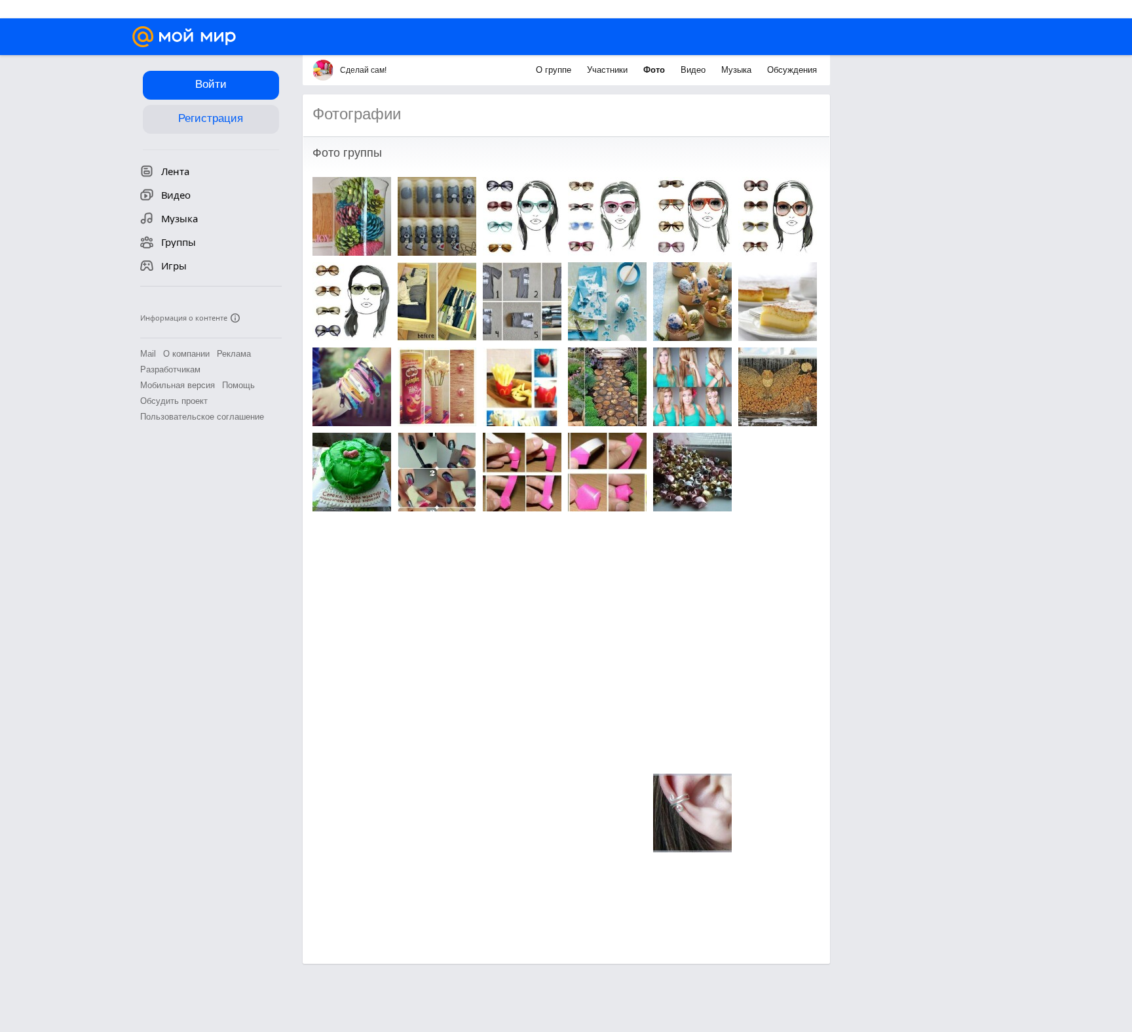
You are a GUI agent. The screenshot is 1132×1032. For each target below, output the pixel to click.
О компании (186, 354)
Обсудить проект (174, 401)
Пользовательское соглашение (202, 417)
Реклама (234, 354)
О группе (555, 70)
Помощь (238, 385)
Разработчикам (170, 369)
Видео (694, 70)
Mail (148, 354)
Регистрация (210, 118)
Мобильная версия (177, 385)
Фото (655, 70)
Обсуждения (792, 70)
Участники (608, 70)
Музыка (737, 70)
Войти (211, 84)
